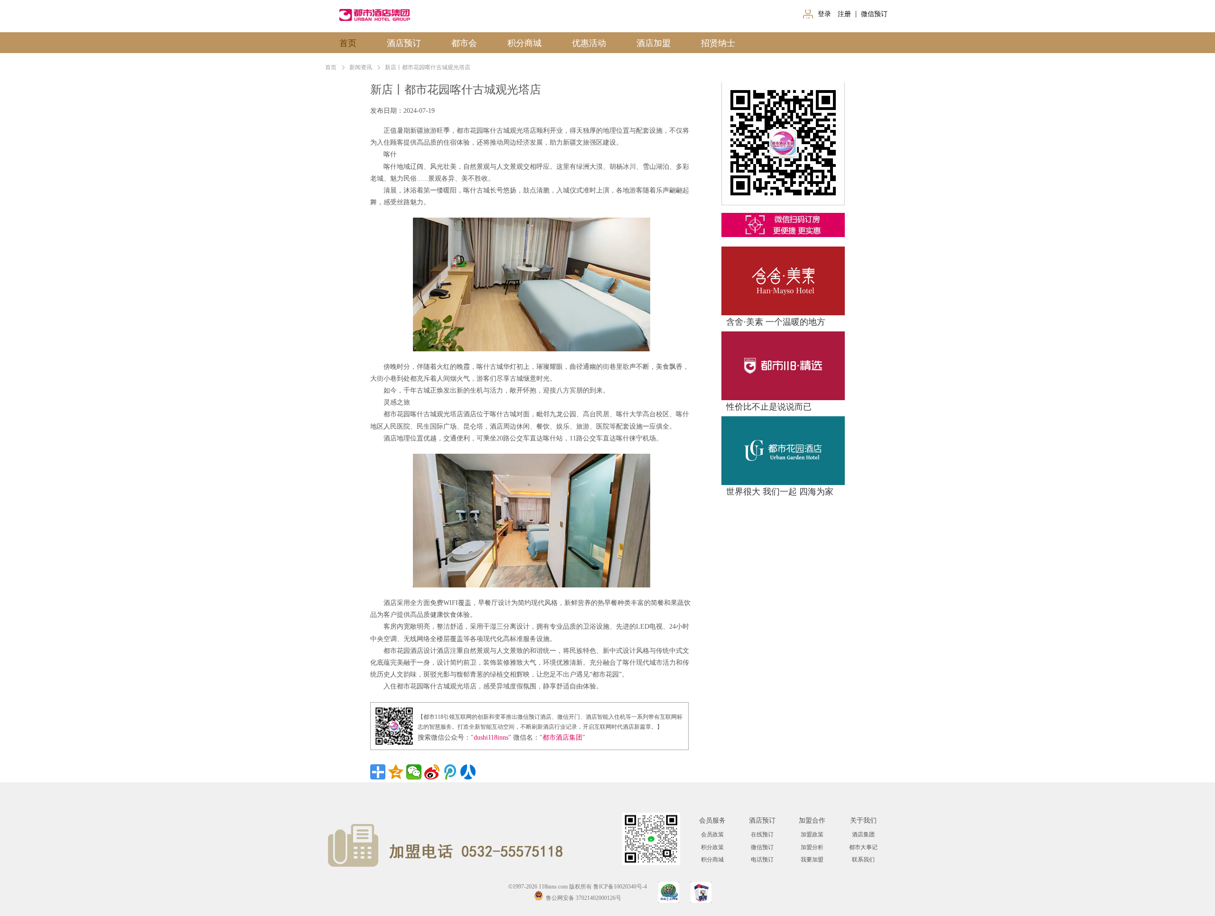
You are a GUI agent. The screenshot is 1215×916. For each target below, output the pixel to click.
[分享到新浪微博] (431, 771)
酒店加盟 (653, 43)
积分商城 (524, 43)
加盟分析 (812, 847)
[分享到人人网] (468, 771)
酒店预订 (404, 43)
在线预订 (762, 834)
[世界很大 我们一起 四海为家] (783, 420)
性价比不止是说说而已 (769, 407)
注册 (845, 14)
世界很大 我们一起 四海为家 (779, 491)
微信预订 (873, 14)
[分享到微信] (413, 771)
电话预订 (762, 859)
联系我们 (863, 859)
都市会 (464, 43)
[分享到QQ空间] (395, 771)
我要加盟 (812, 859)
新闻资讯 (360, 67)
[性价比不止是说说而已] (783, 335)
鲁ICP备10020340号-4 (620, 886)
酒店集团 (863, 834)
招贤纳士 (718, 43)
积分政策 (712, 847)
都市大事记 (863, 847)
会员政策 (712, 834)
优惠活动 (589, 43)
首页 (347, 43)
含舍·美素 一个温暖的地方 (775, 322)
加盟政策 (812, 834)
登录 (825, 14)
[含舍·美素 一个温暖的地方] (783, 251)
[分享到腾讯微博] (450, 771)
